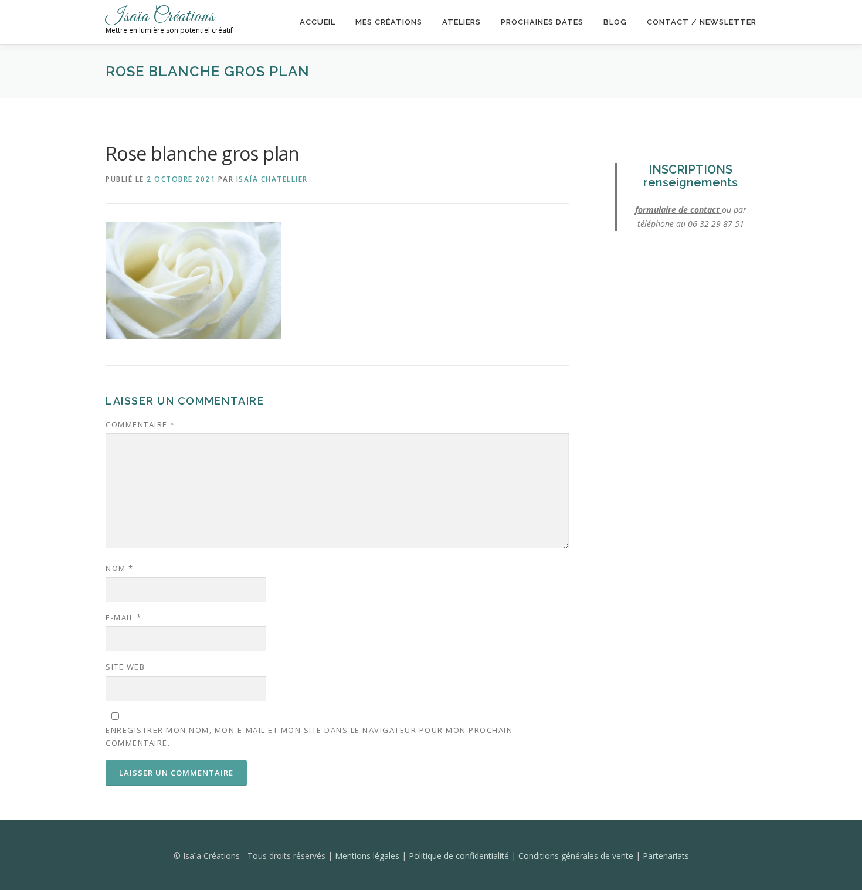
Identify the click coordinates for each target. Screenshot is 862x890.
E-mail (123, 617)
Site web (125, 666)
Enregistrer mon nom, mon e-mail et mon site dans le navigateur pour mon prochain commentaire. (309, 736)
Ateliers (461, 22)
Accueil (317, 22)
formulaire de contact (678, 209)
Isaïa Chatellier (272, 179)
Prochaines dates (542, 22)
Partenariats (666, 855)
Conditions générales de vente (577, 855)
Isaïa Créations (160, 17)
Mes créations (388, 22)
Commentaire (140, 424)
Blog (615, 22)
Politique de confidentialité (460, 855)
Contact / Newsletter (701, 22)
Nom (120, 568)
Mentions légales (368, 855)
